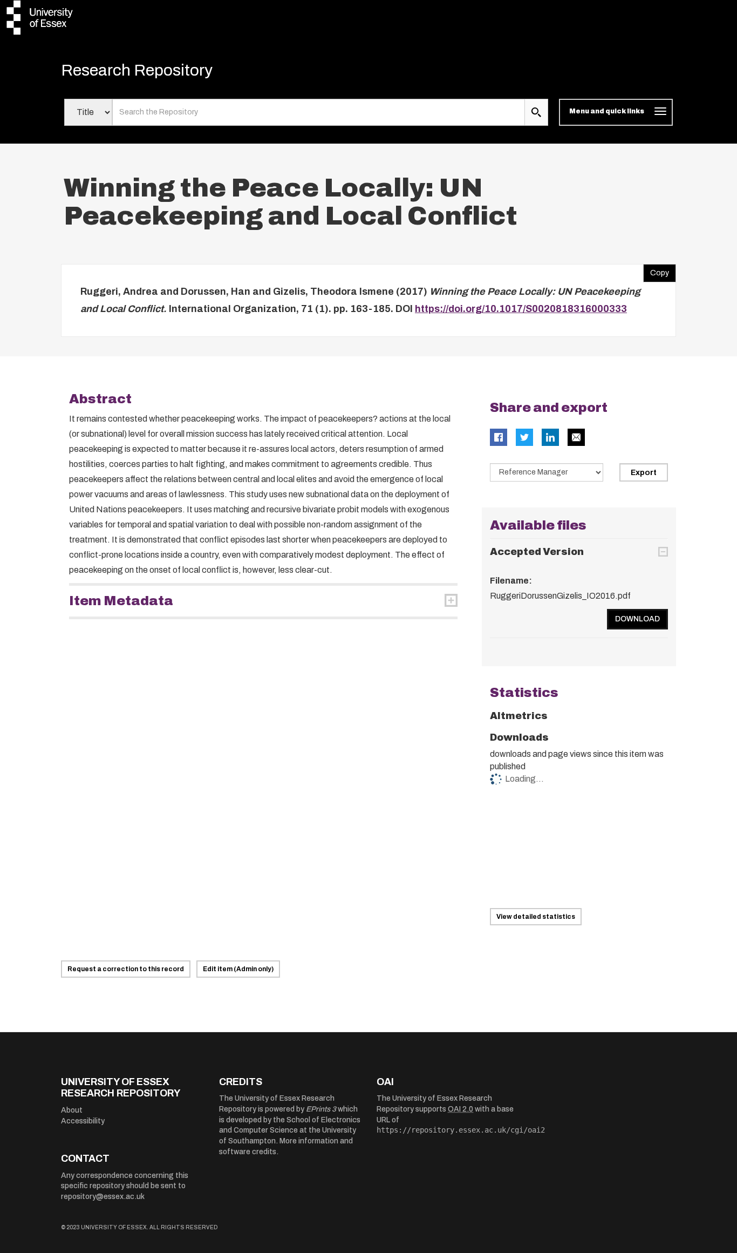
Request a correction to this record (125, 969)
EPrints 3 (321, 1109)
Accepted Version (537, 551)
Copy (656, 270)
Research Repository (137, 70)
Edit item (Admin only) (238, 969)
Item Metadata (121, 601)
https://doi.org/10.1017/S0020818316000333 (521, 308)
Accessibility (83, 1121)
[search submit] (536, 112)
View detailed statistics (535, 916)
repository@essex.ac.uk (103, 1197)
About (72, 1110)
